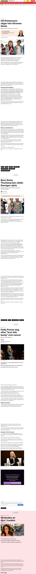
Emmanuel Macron (4, 168)
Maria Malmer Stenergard (5, 170)
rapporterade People (15, 433)
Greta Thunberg (12, 168)
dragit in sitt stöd (8, 280)
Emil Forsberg (3, 341)
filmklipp (3, 136)
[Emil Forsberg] (1, 339)
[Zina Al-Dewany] (1, 191)
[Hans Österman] (3, 339)
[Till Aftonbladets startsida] (4, 1)
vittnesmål (7, 97)
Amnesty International (18, 284)
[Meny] (25, 3)
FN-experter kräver (4, 293)
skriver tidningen (16, 446)
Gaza (4, 18)
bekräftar (12, 220)
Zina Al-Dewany (4, 191)
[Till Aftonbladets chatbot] (24, 1)
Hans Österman (8, 341)
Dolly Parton (4, 327)
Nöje (1, 327)
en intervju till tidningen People (6, 387)
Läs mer (33, 4)
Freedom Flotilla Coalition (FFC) (16, 243)
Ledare (2, 18)
